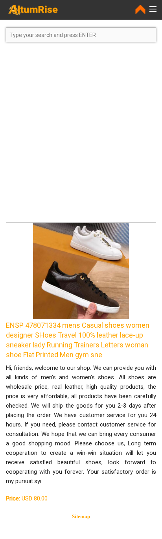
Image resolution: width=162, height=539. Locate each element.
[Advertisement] (81, 136)
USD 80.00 (27, 498)
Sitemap (81, 516)
